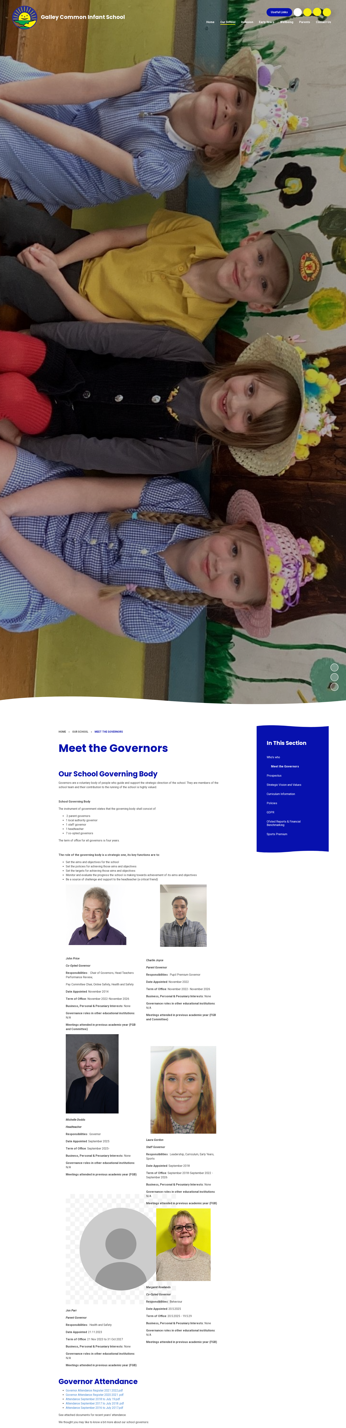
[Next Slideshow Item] (334, 667)
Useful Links (279, 12)
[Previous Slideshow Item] (334, 677)
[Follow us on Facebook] (298, 12)
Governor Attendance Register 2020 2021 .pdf (95, 1394)
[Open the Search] (307, 12)
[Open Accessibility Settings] (327, 12)
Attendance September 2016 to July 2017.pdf (94, 1407)
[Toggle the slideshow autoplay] (334, 687)
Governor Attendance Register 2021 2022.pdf (94, 1390)
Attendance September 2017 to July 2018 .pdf (95, 1403)
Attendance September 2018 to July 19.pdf (93, 1399)
